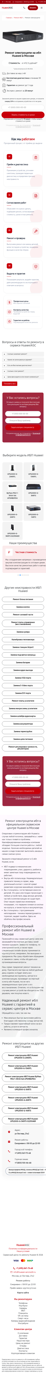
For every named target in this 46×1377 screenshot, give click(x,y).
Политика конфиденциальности (23, 1249)
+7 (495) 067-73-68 (23, 1153)
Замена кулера (23, 632)
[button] (18, 575)
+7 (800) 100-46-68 (23, 1163)
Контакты (23, 1351)
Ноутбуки (23, 1306)
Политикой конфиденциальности (28, 126)
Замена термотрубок (23, 731)
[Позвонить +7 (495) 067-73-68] (24, 7)
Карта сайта (23, 1292)
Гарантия (23, 1338)
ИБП (23, 1311)
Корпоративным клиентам (23, 1353)
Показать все (9, 383)
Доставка (23, 1336)
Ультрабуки (23, 1323)
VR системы (23, 1316)
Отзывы (23, 1346)
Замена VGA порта (23, 678)
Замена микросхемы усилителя (23, 708)
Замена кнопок (23, 607)
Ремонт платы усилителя (23, 701)
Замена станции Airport (23, 647)
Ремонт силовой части (23, 614)
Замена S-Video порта (23, 685)
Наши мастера (23, 1341)
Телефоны (23, 1303)
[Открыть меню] (41, 7)
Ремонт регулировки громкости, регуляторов (23, 748)
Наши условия (23, 1251)
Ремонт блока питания (23, 599)
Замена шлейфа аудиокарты (23, 716)
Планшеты (23, 1313)
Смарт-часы (23, 1318)
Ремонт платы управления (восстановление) (23, 623)
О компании (23, 1333)
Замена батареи (23, 662)
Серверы (23, 1308)
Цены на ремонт (23, 1343)
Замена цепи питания (23, 739)
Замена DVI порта (23, 693)
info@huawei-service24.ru (24, 1272)
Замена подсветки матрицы (23, 655)
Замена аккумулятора (23, 724)
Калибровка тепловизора (23, 639)
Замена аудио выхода (23, 670)
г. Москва (7, 2)
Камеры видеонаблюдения (23, 1321)
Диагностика (23, 1348)
